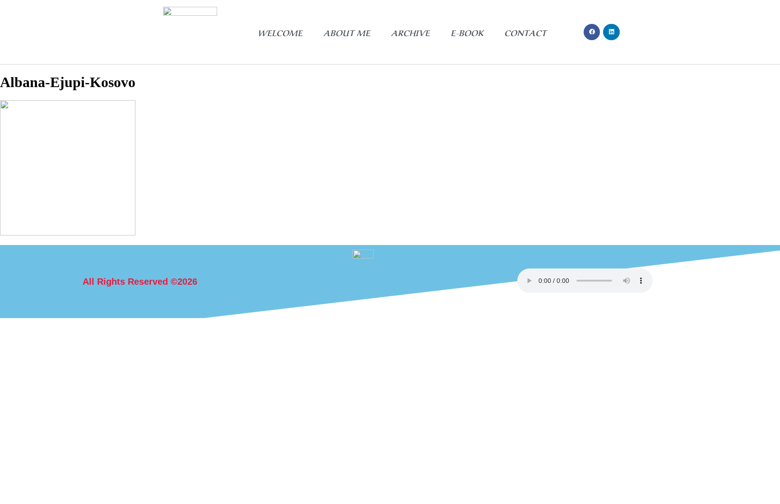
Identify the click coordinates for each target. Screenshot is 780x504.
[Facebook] (592, 32)
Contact (525, 32)
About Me (346, 32)
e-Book (466, 32)
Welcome (279, 32)
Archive (410, 32)
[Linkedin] (611, 32)
